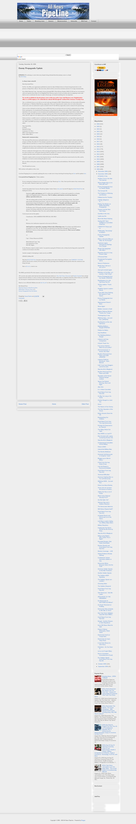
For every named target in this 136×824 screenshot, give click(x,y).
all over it (28, 266)
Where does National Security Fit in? (104, 496)
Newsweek (68, 276)
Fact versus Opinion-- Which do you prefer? (105, 346)
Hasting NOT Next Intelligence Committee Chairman (105, 222)
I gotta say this (102, 216)
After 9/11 (100, 387)
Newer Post (22, 404)
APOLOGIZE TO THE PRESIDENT (104, 597)
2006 (98, 169)
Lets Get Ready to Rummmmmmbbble (104, 467)
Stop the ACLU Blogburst (105, 369)
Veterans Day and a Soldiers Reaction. (104, 503)
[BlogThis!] (21, 301)
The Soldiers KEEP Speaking (103, 576)
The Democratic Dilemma (105, 506)
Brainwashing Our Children (103, 418)
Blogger (83, 820)
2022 (98, 131)
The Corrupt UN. (103, 191)
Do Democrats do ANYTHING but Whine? (105, 601)
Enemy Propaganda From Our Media (28, 291)
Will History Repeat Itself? (105, 509)
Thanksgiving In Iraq (104, 315)
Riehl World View (31, 259)
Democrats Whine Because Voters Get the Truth (105, 565)
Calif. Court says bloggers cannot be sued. (105, 365)
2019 (98, 136)
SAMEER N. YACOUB (77, 259)
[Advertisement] (68, 38)
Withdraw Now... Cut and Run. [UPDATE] (105, 318)
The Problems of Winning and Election (105, 194)
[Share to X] (23, 301)
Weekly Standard (77, 276)
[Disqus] (54, 328)
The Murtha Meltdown (104, 451)
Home (21, 21)
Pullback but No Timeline (105, 197)
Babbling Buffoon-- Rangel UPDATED (104, 326)
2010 (98, 159)
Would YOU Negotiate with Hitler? (104, 249)
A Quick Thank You (103, 343)
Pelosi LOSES (102, 446)
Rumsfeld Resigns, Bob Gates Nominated (104, 542)
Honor (99, 404)
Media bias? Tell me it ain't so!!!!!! (104, 266)
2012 (98, 154)
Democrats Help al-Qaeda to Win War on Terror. (105, 609)
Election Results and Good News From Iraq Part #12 (105, 547)
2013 (98, 151)
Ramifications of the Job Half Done (105, 322)
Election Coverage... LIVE (105, 551)
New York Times (61, 276)
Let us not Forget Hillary (105, 651)
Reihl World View (78, 188)
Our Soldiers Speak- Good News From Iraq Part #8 (105, 659)
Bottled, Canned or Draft (105, 309)
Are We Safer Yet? (103, 500)
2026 (98, 124)
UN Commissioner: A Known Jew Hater (104, 350)
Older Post (85, 404)
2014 (98, 149)
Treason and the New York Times (104, 210)
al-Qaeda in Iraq (102, 176)
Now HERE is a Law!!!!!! (105, 433)
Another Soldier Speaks (105, 573)
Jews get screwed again (105, 270)
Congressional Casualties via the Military (105, 443)
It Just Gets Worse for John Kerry (104, 643)
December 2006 (103, 171)
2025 (98, 126)
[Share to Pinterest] (26, 301)
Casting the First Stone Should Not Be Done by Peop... (105, 529)
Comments (22, 298)
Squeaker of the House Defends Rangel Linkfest (104, 377)
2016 (98, 144)
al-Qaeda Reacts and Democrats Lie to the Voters (104, 517)
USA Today (23, 76)
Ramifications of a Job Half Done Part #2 (104, 281)
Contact (93, 21)
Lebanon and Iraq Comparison (103, 340)
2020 (98, 134)
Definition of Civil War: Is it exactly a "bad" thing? (105, 273)
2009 (98, 161)
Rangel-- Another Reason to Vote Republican (105, 621)
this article (60, 188)
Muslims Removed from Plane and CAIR (105, 372)
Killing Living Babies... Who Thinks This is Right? (104, 537)
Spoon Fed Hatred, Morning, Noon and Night (104, 383)
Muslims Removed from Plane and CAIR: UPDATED (105, 355)
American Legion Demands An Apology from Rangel (105, 244)
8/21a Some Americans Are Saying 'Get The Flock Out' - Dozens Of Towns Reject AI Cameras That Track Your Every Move (106, 692)
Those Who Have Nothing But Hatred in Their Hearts (105, 294)
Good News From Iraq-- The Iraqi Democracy (105, 422)
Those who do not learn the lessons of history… (105, 488)
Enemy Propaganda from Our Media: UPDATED (105, 277)
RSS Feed (84, 21)
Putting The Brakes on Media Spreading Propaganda (104, 205)
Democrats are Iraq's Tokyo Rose (104, 639)
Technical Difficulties (104, 474)
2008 (98, 164)
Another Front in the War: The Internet (105, 179)
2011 (98, 156)
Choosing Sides (102, 583)
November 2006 (103, 174)
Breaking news (39, 21)
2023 (98, 129)
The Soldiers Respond (104, 586)
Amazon (50, 21)
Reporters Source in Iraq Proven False (28, 287)
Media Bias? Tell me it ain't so (26, 289)
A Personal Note (102, 256)
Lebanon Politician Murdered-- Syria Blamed (103, 361)
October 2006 (102, 664)
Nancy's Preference (103, 263)
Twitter (29, 21)
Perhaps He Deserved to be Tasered (105, 426)
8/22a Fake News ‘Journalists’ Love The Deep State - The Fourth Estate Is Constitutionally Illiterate (109, 768)
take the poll (43, 282)
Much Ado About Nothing (105, 218)
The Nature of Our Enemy (105, 406)
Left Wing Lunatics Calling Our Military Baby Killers (105, 521)
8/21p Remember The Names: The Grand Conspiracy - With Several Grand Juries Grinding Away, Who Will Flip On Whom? (105, 710)
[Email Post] (43, 296)
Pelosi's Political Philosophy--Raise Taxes (104, 631)
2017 (98, 141)
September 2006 (103, 666)
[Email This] (19, 301)
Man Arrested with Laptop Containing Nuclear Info (105, 436)
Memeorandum (62, 21)
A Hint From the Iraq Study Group (104, 463)
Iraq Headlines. (102, 332)
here (74, 173)
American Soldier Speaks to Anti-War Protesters (105, 569)
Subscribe (74, 21)
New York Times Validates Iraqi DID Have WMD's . (105, 613)
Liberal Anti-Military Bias (105, 449)
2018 (98, 139)
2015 (98, 146)
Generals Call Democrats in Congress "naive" (105, 455)
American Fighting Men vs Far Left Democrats (105, 477)
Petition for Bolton (103, 330)
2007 (98, 166)
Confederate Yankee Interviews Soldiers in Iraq (105, 559)
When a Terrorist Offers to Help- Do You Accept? (105, 239)
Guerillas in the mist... (104, 213)
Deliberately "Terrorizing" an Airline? (105, 231)
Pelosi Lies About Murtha (105, 485)
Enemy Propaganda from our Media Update (105, 187)
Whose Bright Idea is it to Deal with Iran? (105, 183)
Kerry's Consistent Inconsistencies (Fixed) (105, 654)
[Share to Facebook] (25, 301)
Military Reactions (103, 525)
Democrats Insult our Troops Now (104, 635)
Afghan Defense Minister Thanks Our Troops (105, 312)
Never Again (101, 306)
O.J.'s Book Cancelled (104, 389)
